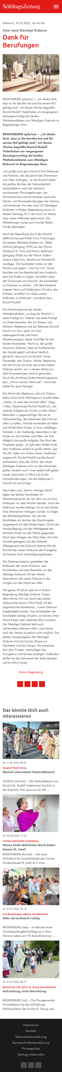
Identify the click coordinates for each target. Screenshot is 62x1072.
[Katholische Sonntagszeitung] (22, 6)
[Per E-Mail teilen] (42, 684)
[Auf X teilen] (27, 684)
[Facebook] (24, 1065)
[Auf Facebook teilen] (20, 684)
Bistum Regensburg (31, 672)
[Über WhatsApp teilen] (35, 684)
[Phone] (38, 1065)
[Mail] (31, 1065)
